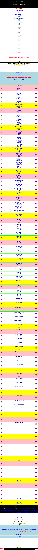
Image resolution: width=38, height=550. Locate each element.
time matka (23, 505)
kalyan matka (21, 507)
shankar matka (4, 505)
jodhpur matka (10, 512)
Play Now (19, 90)
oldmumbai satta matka (29, 511)
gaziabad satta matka (22, 509)
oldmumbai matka (7, 508)
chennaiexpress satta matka (32, 509)
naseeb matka (35, 512)
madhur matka (36, 505)
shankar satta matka (19, 508)
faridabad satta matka (27, 509)
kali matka (11, 505)
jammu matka (15, 507)
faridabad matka (30, 506)
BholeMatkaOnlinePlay (2, 549)
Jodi (1, 88)
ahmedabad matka (8, 507)
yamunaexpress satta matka (6, 510)
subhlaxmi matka (20, 505)
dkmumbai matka (31, 507)
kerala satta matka (14, 508)
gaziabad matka (26, 506)
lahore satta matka (11, 510)
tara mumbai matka (25, 512)
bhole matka (18, 507)
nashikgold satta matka (19, 511)
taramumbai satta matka (11, 509)
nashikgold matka (35, 507)
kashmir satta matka (9, 511)
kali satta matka (27, 508)
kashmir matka (27, 507)
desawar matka (6, 506)
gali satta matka (35, 508)
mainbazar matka (2, 508)
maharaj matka (32, 505)
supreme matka (3, 507)
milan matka (21, 512)
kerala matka (1, 505)
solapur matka (9, 506)
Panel (36, 88)
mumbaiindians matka (22, 506)
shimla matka (17, 512)
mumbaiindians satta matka (17, 509)
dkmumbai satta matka (14, 511)
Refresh (19, 12)
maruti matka (29, 505)
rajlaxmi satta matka (32, 510)
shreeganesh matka (13, 506)
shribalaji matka (14, 505)
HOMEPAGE (19, 547)
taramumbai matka (18, 506)
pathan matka (26, 505)
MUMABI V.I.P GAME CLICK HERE (19, 61)
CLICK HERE (19, 61)
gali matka (17, 505)
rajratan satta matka (23, 510)
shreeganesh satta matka (5, 509)
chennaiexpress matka (34, 506)
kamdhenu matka (11, 507)
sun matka (6, 512)
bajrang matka (24, 507)
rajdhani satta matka (27, 510)
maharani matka (3, 506)
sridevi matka (8, 505)
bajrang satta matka (5, 511)
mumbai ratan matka (31, 512)
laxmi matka (14, 512)
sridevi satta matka (23, 508)
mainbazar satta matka (24, 511)
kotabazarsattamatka (34, 511)
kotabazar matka (10, 508)
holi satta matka (18, 510)
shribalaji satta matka (31, 508)
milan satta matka (15, 510)
